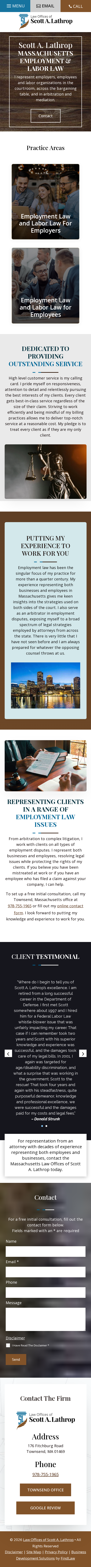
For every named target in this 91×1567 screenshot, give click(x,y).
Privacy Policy (56, 1551)
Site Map (33, 1551)
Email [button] (48, 6)
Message (14, 1302)
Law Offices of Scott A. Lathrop (48, 1539)
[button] (15, 4)
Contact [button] (46, 115)
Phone (11, 1282)
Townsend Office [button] (45, 1489)
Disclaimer (15, 1337)
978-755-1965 (20, 905)
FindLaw (68, 1558)
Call (78, 6)
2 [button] (46, 1126)
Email (12, 1261)
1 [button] (42, 1126)
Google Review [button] (45, 1507)
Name (11, 1241)
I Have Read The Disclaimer (30, 1345)
